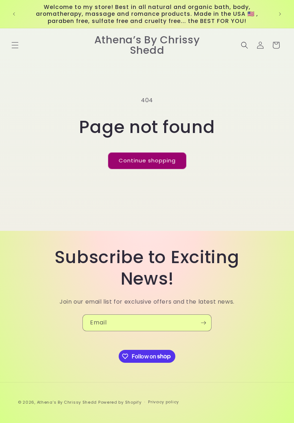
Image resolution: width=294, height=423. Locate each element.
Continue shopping (147, 160)
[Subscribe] (203, 322)
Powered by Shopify (120, 402)
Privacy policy (163, 402)
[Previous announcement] (14, 14)
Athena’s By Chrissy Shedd (67, 402)
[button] (15, 45)
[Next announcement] (280, 14)
